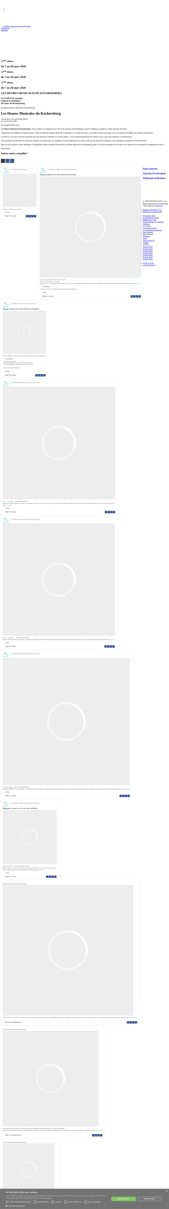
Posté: (10, 216)
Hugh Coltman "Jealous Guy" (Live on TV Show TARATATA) (20, 808)
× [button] (166, 1191)
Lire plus (138, 283)
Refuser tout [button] (149, 1199)
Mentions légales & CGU (152, 210)
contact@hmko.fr (12, 5)
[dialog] (84, 1199)
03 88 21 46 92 (11, 3)
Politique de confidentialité (152, 212)
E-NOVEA (159, 206)
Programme (5, 28)
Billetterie (4, 30)
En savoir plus (47, 1198)
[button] (56, 1206)
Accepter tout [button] (123, 1199)
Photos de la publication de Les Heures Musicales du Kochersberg (58, 174)
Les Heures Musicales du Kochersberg (25, 169)
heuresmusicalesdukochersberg (14, 884)
